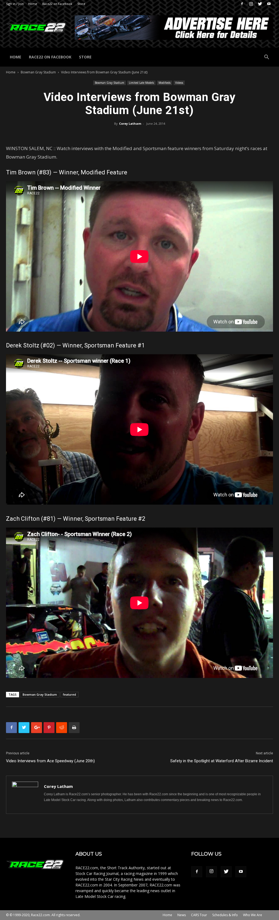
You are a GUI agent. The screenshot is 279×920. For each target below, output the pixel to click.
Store (81, 4)
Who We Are (252, 915)
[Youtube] (269, 4)
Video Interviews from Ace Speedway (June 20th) (50, 760)
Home (32, 4)
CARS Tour (199, 915)
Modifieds (165, 83)
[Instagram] (251, 4)
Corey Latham (130, 123)
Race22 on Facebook (57, 4)
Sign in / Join (15, 4)
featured (69, 694)
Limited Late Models (141, 83)
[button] (266, 57)
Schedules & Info (225, 915)
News (181, 915)
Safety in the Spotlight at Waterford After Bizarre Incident (221, 760)
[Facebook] (242, 4)
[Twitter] (260, 4)
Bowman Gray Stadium (38, 72)
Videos (179, 83)
